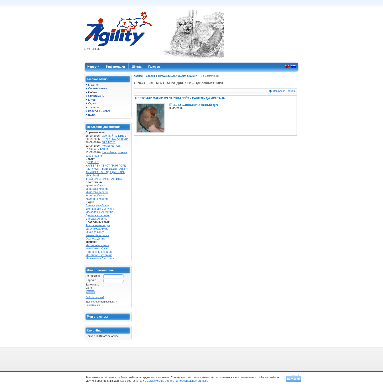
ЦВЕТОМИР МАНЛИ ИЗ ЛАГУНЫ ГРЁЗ (162, 98)
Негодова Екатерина (99, 251)
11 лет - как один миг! (115, 139)
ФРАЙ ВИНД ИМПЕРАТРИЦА (104, 178)
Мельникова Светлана (100, 258)
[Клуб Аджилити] (118, 46)
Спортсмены (96, 96)
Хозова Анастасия (97, 235)
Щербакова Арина (97, 228)
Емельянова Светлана (100, 208)
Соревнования (97, 88)
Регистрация (93, 305)
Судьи (92, 103)
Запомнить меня (92, 286)
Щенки (92, 114)
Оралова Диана (95, 238)
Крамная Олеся (95, 185)
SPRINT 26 (108, 142)
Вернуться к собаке (284, 91)
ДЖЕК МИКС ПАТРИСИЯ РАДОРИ (107, 169)
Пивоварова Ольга (97, 205)
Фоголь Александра (98, 225)
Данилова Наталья (97, 215)
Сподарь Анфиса (96, 218)
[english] (287, 66)
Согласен (293, 379)
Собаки (150, 76)
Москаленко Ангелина (99, 212)
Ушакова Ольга (95, 195)
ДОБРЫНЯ (92, 162)
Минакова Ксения (97, 188)
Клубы (92, 99)
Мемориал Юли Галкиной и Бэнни (103, 147)
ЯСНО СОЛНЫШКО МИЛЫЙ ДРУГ (196, 105)
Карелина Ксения (97, 198)
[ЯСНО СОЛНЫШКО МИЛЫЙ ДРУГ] (150, 133)
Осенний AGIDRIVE (114, 135)
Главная (138, 76)
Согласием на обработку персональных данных (177, 380)
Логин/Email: (93, 275)
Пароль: (91, 280)
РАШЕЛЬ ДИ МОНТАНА (208, 98)
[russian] (293, 66)
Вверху (295, 375)
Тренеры (93, 107)
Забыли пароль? (95, 297)
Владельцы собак (99, 111)
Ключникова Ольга (97, 248)
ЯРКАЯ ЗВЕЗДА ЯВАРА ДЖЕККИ (177, 76)
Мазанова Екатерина (99, 255)
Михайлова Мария (97, 245)
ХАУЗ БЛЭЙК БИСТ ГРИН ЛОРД (106, 165)
